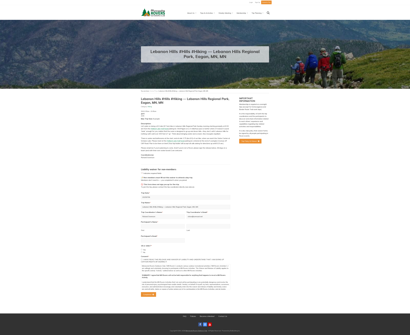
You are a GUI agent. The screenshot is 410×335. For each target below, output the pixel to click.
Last (188, 230)
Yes (144, 250)
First (142, 230)
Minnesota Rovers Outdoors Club (196, 331)
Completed (147, 294)
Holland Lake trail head (159, 129)
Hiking (150, 106)
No (144, 252)
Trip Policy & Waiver (249, 141)
